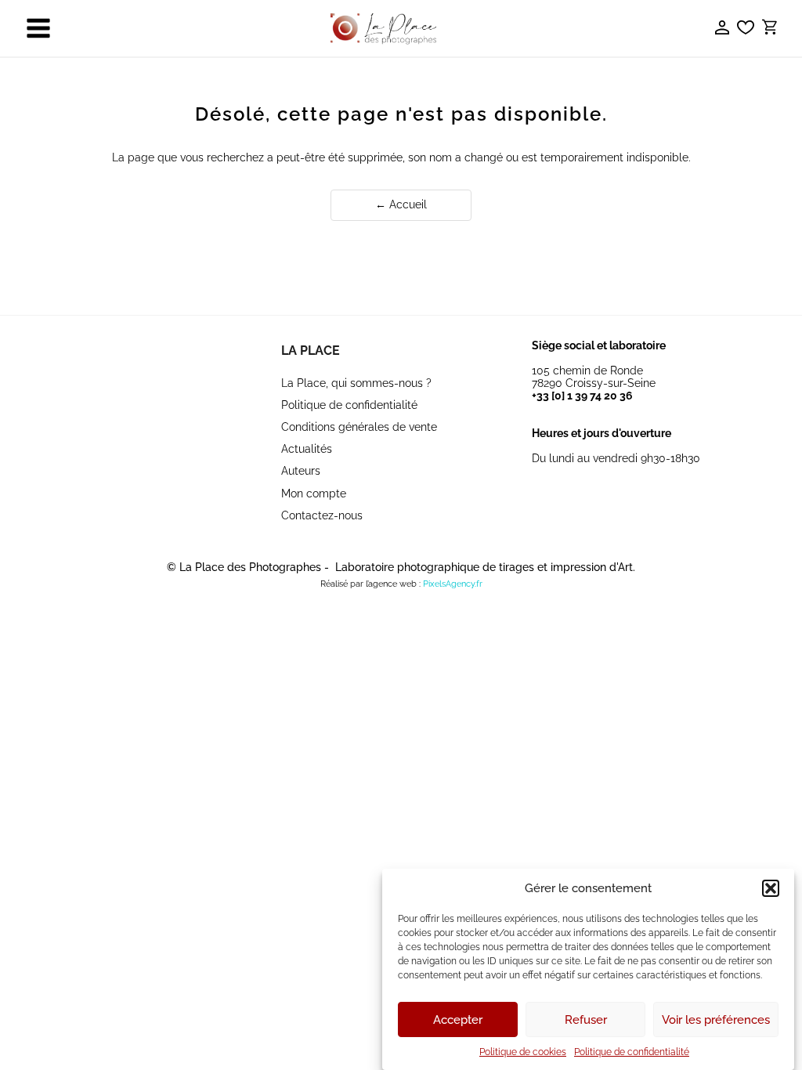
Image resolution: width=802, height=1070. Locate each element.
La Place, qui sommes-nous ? (356, 383)
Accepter (457, 1020)
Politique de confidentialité (631, 1052)
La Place (310, 350)
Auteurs (300, 471)
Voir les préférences (716, 1020)
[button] (771, 888)
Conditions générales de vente (359, 427)
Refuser (586, 1020)
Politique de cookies (522, 1052)
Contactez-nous (322, 515)
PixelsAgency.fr (452, 584)
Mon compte (313, 493)
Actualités (306, 449)
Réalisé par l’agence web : (370, 584)
